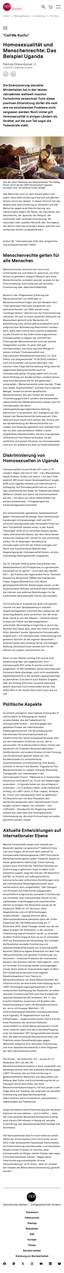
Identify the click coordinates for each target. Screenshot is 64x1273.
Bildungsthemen (22, 16)
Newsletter (32, 1228)
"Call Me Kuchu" (16, 35)
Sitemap (31, 1223)
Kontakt (32, 1239)
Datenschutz (32, 1217)
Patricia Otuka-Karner (19, 64)
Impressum (32, 1212)
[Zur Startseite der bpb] (12, 10)
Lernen (6, 16)
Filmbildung (39, 16)
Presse (32, 1245)
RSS (32, 1234)
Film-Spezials (56, 16)
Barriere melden (32, 1250)
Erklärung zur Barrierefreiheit (32, 1256)
